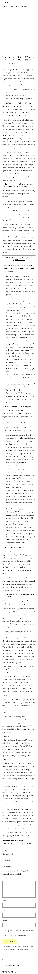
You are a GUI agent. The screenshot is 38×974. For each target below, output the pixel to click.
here (8, 288)
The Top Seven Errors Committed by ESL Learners (23, 259)
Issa (15, 63)
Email (4, 911)
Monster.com (13, 292)
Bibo (4, 713)
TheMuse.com (26, 292)
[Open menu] (34, 6)
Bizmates (5, 736)
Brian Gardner (19, 960)
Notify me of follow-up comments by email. (20, 931)
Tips (6, 851)
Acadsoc (5, 696)
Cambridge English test (15, 168)
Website (5, 921)
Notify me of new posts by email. (16, 935)
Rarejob (5, 759)
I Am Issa (5, 3)
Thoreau (5, 960)
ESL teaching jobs (12, 854)
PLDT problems (14, 567)
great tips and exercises (27, 325)
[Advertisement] (19, 30)
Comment (6, 879)
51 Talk (5, 672)
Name (5, 901)
